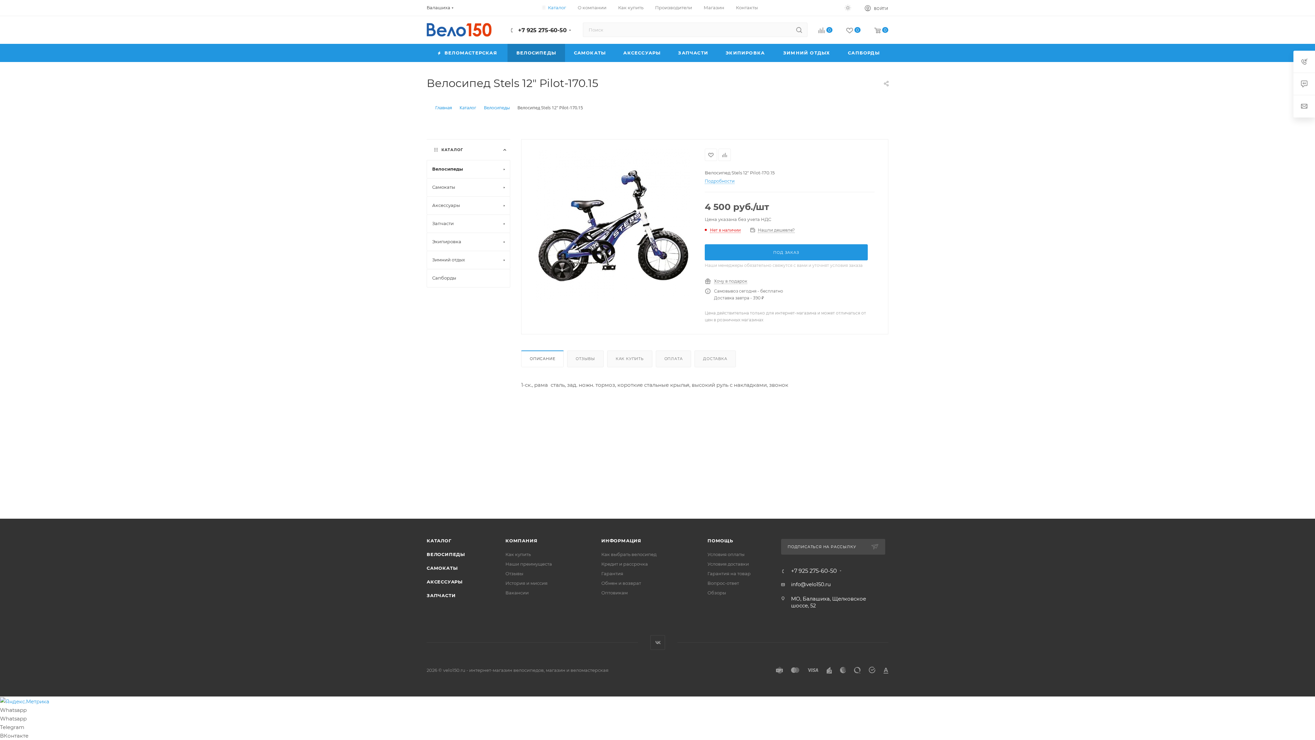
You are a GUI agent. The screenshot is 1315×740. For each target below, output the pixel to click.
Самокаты (442, 568)
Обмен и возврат (621, 583)
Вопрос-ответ (723, 583)
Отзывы (585, 358)
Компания (521, 540)
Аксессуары (445, 581)
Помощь (720, 540)
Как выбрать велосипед (628, 554)
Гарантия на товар (729, 573)
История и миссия (526, 583)
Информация (621, 540)
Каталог (439, 540)
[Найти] (799, 30)
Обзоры (716, 592)
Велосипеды (446, 554)
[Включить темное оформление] (848, 7)
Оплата (673, 358)
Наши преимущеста (528, 564)
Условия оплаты (725, 554)
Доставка (715, 358)
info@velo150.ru (811, 584)
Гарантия (612, 573)
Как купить (630, 358)
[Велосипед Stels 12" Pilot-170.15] (613, 226)
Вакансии (517, 592)
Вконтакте (657, 642)
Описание (542, 358)
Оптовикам (614, 592)
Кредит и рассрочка (624, 564)
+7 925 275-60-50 (541, 30)
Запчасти (441, 595)
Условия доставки (728, 564)
